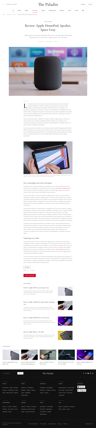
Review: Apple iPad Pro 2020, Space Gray (36, 288)
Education (15, 387)
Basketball (27, 392)
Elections (16, 392)
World (16, 390)
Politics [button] (19, 10)
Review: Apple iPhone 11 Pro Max (34, 332)
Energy (22, 411)
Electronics (42, 390)
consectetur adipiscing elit (62, 188)
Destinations (43, 406)
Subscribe (83, 4)
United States (11, 390)
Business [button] (62, 10)
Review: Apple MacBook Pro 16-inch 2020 (36, 318)
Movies (4, 406)
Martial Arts (24, 387)
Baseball (23, 390)
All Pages (32, 270)
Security (42, 392)
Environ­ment (5, 387)
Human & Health (69, 390)
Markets (28, 406)
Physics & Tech (62, 392)
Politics (5, 383)
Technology (43, 383)
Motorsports (30, 387)
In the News (72, 406)
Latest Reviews (6, 346)
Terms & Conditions (33, 424)
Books (9, 411)
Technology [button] (35, 10)
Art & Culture (11, 409)
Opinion (60, 406)
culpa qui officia (59, 249)
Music (16, 409)
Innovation (48, 390)
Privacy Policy (43, 424)
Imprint (59, 424)
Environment (69, 392)
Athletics (33, 390)
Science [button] (43, 10)
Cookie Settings (52, 424)
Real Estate (23, 409)
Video (60, 409)
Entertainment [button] (52, 10)
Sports (23, 383)
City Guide (42, 409)
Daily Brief (65, 406)
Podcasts (15, 406)
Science (60, 383)
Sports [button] (26, 10)
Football (28, 390)
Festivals (5, 409)
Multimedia (42, 387)
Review (68, 409)
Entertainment (6, 402)
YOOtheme (5, 424)
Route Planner (43, 414)
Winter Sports (24, 395)
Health (10, 387)
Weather (49, 411)
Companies (33, 406)
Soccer (22, 392)
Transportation (49, 387)
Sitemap (65, 424)
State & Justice (9, 392)
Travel (41, 402)
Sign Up (90, 4)
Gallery (64, 409)
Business (23, 402)
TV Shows (9, 406)
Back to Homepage (29, 275)
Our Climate (61, 390)
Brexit (4, 392)
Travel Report (50, 406)
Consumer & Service (30, 411)
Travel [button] (69, 10)
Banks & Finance (31, 409)
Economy (5, 390)
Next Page (27, 267)
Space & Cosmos (62, 387)
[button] (3, 4)
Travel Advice (43, 411)
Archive (76, 10)
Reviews (56, 41)
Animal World (70, 387)
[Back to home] (48, 4)
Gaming (46, 392)
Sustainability (49, 409)
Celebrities (5, 411)
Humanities (61, 395)
